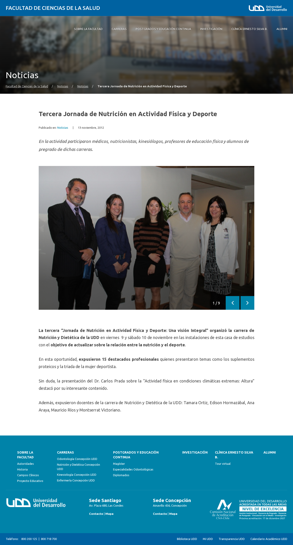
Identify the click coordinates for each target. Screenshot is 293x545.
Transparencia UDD (232, 539)
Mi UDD (208, 539)
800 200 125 (29, 538)
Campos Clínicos (28, 475)
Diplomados (121, 475)
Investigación (195, 452)
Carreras (65, 452)
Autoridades (25, 463)
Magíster (119, 463)
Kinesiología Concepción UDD (76, 474)
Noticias (62, 86)
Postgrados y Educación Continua (136, 455)
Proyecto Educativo (30, 480)
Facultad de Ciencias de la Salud (53, 8)
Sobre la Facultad (25, 455)
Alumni (269, 452)
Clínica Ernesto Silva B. (234, 455)
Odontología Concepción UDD (77, 458)
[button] (232, 303)
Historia (22, 469)
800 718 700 (49, 538)
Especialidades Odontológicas (133, 469)
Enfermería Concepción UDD (76, 480)
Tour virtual (223, 463)
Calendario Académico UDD (268, 539)
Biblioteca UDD (187, 539)
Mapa (109, 513)
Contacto (96, 513)
